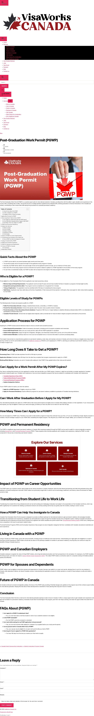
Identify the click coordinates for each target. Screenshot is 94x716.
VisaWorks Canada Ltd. (35, 340)
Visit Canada (9, 55)
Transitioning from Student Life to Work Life (12, 237)
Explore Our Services (7, 226)
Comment (3, 668)
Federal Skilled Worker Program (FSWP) (14, 378)
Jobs (4, 63)
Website (2, 694)
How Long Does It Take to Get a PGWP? (11, 218)
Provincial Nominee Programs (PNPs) (13, 380)
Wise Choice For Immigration (13, 57)
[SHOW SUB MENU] (10, 101)
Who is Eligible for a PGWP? (10, 212)
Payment (5, 67)
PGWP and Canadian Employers (9, 242)
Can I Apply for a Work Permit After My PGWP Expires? (15, 219)
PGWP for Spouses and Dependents (10, 244)
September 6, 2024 (8, 149)
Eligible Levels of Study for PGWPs (12, 214)
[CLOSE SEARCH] (2, 90)
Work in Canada (10, 46)
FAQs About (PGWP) (6, 249)
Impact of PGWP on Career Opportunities (12, 235)
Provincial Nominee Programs (22, 431)
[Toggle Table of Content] (26, 209)
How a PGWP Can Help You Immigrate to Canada (14, 239)
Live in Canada (10, 48)
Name (2, 682)
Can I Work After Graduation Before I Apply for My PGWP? (16, 221)
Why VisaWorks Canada (12, 59)
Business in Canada (11, 53)
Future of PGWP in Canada (8, 246)
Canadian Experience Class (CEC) (12, 376)
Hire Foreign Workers (9, 61)
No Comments (7, 153)
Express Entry (8, 431)
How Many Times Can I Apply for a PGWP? (13, 222)
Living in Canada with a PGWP (9, 240)
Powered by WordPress (6, 712)
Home (5, 42)
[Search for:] (47, 82)
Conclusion (6, 247)
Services (5, 44)
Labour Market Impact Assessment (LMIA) (34, 555)
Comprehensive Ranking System (71, 520)
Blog (4, 69)
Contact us (6, 71)
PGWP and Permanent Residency (10, 224)
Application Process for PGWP (9, 216)
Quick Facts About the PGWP (11, 211)
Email (2, 688)
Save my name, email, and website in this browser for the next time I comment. (22, 701)
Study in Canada (10, 50)
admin (6, 146)
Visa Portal (6, 65)
